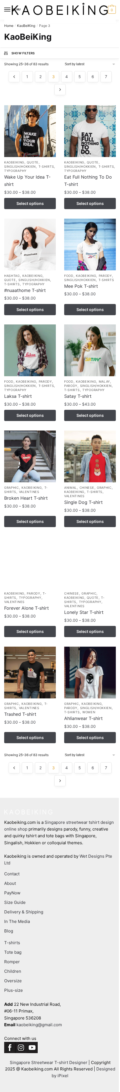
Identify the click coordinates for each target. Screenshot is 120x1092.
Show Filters (23, 53)
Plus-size (13, 990)
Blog (8, 931)
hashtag (12, 276)
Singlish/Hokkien (20, 167)
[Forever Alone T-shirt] (30, 562)
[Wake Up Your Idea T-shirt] (30, 131)
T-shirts (46, 167)
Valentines (29, 492)
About (10, 883)
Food (68, 276)
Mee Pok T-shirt (81, 286)
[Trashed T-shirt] (30, 672)
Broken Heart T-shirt (26, 498)
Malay (104, 382)
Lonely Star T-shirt (84, 612)
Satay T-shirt (78, 396)
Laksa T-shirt (18, 396)
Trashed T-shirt (20, 714)
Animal (70, 488)
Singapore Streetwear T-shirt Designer (48, 1062)
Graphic (11, 488)
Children (12, 971)
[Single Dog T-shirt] (90, 456)
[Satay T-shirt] (90, 350)
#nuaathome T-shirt (25, 290)
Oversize (13, 980)
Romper (12, 961)
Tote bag (12, 952)
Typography (15, 171)
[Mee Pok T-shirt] (90, 244)
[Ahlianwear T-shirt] (90, 672)
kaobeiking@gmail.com (39, 1024)
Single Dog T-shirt (83, 502)
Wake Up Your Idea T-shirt (27, 180)
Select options (30, 203)
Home (8, 26)
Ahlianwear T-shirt (83, 718)
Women (88, 712)
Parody (105, 276)
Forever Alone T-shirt (26, 608)
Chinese (87, 488)
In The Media (17, 921)
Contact (12, 873)
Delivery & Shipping (23, 912)
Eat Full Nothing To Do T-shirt (88, 180)
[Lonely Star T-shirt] (90, 562)
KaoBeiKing (26, 26)
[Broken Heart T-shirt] (30, 456)
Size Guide (15, 902)
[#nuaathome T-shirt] (30, 244)
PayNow (12, 892)
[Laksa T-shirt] (30, 350)
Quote (33, 162)
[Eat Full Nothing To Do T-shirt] (90, 131)
